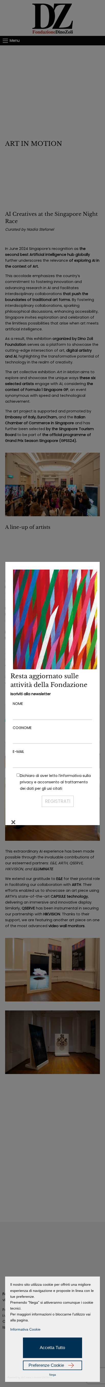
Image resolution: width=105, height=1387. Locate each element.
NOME (18, 703)
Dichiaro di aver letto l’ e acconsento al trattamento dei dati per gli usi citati (55, 782)
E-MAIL (18, 751)
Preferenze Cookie (46, 1365)
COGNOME (22, 727)
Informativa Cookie (25, 1329)
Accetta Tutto (52, 1347)
